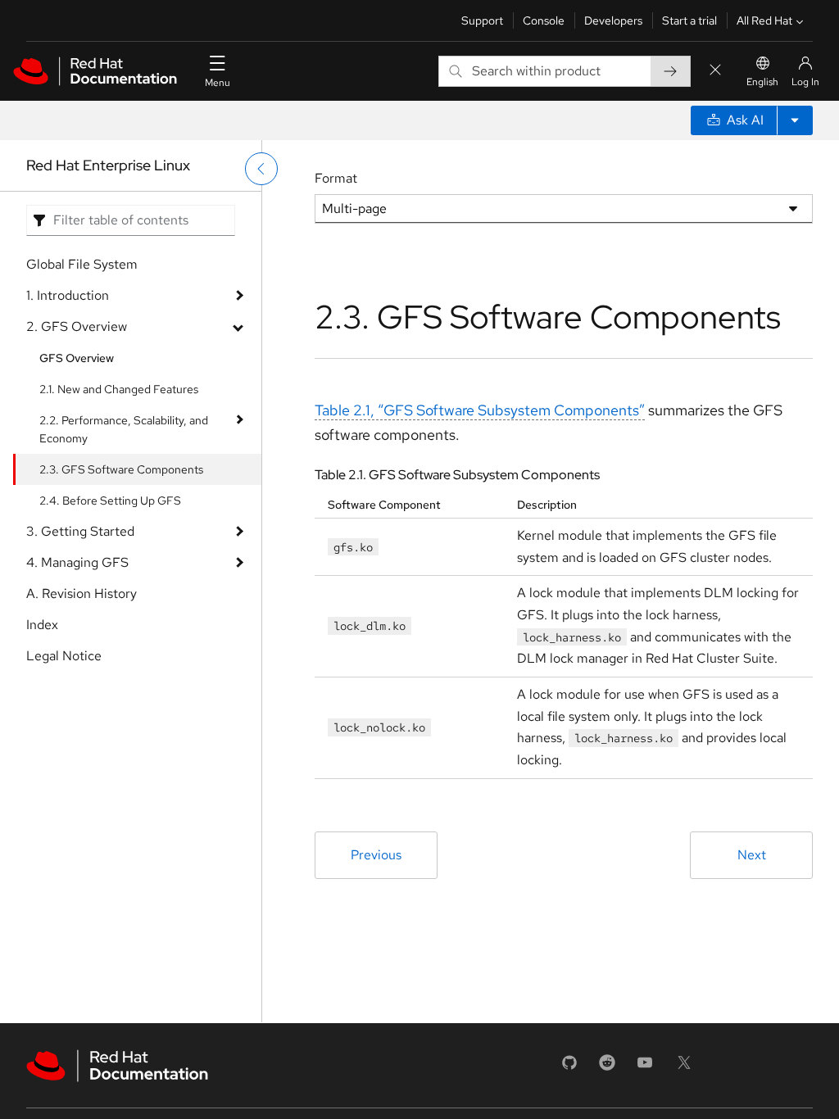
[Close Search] (715, 70)
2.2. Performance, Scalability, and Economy (123, 429)
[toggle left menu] (261, 168)
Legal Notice (64, 655)
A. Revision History (81, 593)
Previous (376, 854)
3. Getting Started (80, 531)
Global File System (82, 264)
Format (336, 178)
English (762, 81)
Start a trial (689, 20)
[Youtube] (645, 1067)
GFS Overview (76, 358)
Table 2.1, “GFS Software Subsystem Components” (480, 410)
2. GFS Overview (76, 326)
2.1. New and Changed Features (118, 389)
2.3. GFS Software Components (121, 469)
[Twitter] (684, 1067)
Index (42, 624)
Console (544, 20)
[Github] (569, 1067)
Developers (613, 20)
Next (751, 854)
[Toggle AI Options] (795, 120)
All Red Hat (764, 20)
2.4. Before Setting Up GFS (110, 500)
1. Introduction (67, 295)
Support (482, 20)
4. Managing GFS (77, 562)
